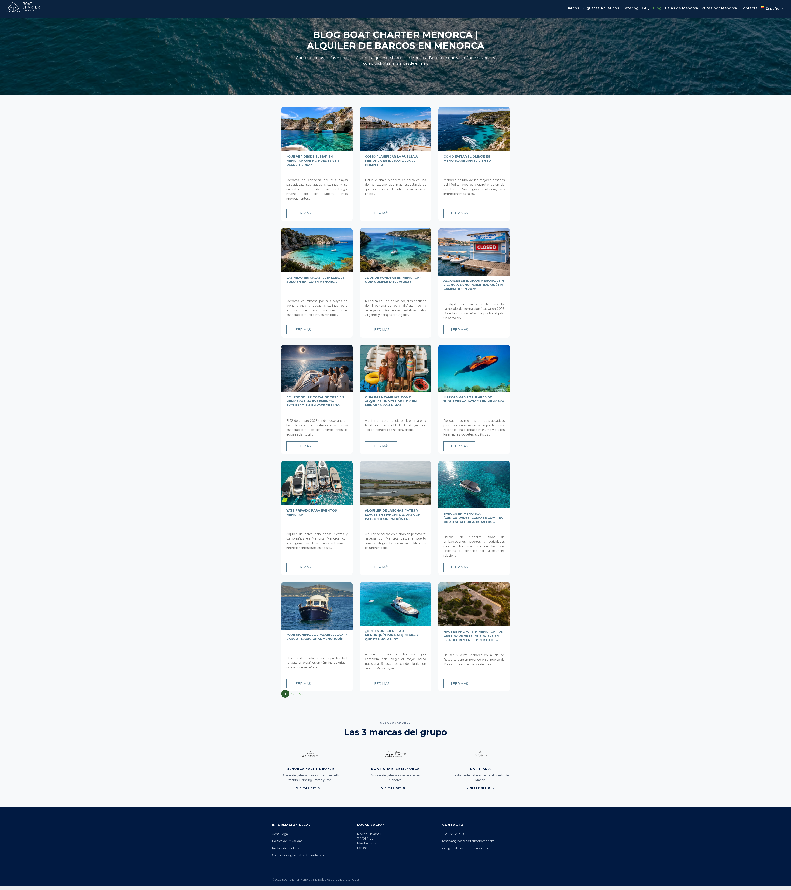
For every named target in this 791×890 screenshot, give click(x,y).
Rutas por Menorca (719, 8)
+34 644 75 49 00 (454, 834)
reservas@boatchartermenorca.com (468, 841)
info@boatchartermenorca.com (465, 848)
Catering (631, 8)
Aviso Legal (280, 834)
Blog (657, 8)
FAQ (646, 8)
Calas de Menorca (681, 8)
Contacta (749, 8)
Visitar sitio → (310, 788)
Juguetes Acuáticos (601, 8)
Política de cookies (285, 848)
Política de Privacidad (287, 841)
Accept (746, 879)
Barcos (572, 8)
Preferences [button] (726, 871)
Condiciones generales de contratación (300, 855)
